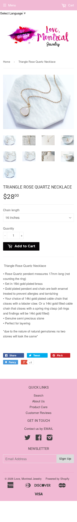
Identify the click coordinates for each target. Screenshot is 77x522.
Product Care (38, 407)
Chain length (11, 210)
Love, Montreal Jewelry (28, 479)
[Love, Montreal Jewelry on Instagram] (50, 438)
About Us (38, 401)
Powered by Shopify (57, 479)
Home (6, 62)
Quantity (8, 228)
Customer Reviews (39, 412)
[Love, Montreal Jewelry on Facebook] (39, 438)
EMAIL (48, 428)
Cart (70, 5)
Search (38, 395)
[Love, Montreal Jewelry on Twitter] (27, 438)
